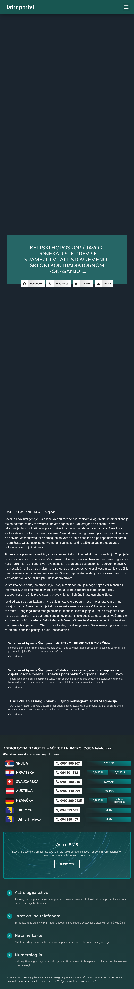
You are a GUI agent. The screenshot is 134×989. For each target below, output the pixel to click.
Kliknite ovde (67, 864)
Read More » (15, 656)
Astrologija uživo (31, 892)
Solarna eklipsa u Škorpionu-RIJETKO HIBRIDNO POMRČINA (59, 643)
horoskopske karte (87, 981)
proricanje (116, 977)
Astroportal (19, 7)
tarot (106, 977)
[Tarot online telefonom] (9, 916)
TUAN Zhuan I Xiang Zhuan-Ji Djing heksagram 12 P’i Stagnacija (62, 701)
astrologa (56, 977)
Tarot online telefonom (37, 916)
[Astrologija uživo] (9, 893)
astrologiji (28, 977)
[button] (126, 7)
